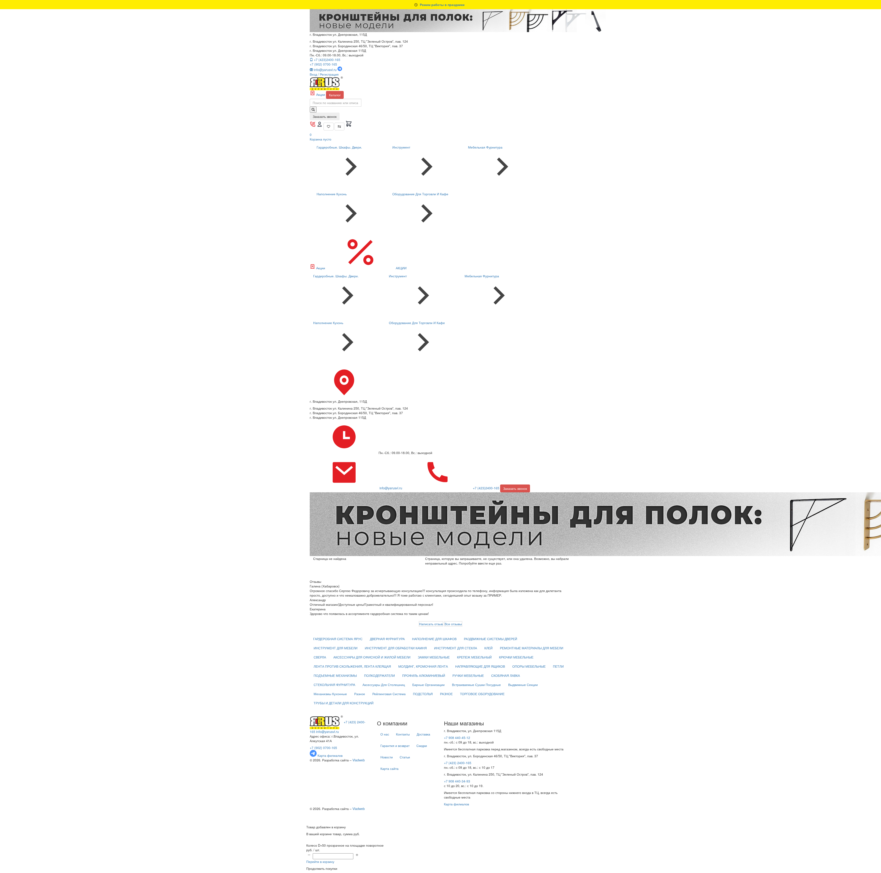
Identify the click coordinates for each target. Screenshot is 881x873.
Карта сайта (389, 768)
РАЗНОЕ (446, 693)
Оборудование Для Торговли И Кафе (420, 194)
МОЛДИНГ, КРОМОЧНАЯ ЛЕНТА (423, 666)
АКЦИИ (401, 268)
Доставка (423, 734)
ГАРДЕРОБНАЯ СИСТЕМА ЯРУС (337, 638)
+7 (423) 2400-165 (457, 762)
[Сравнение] (340, 126)
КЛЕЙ (488, 648)
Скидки (421, 745)
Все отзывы (453, 624)
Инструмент (401, 147)
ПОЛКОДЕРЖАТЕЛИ (379, 675)
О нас (384, 734)
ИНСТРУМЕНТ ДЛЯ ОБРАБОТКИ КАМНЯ (396, 648)
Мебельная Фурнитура (485, 147)
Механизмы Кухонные (330, 693)
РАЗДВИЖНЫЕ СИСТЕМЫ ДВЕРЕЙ (490, 638)
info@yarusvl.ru (327, 731)
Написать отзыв (431, 624)
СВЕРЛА (320, 657)
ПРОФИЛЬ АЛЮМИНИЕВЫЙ (423, 675)
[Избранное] (328, 126)
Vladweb (358, 760)
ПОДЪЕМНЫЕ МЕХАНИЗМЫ (335, 675)
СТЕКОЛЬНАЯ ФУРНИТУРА (334, 684)
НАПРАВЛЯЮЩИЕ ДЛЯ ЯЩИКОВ (480, 666)
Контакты (403, 734)
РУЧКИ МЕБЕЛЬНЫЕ (468, 675)
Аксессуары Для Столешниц (383, 684)
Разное (359, 693)
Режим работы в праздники (442, 4)
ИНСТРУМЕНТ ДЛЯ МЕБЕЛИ (335, 648)
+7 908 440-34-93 (457, 781)
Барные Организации (428, 684)
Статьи (405, 757)
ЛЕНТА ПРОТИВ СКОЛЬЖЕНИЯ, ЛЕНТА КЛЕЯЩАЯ (352, 666)
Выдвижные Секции (523, 684)
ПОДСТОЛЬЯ (423, 693)
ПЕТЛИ (558, 666)
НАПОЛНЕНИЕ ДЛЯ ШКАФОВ (434, 638)
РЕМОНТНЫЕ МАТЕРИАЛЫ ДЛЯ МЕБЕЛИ (531, 648)
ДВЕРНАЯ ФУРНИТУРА (387, 638)
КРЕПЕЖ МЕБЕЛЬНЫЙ (474, 657)
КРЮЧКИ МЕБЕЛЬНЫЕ (516, 657)
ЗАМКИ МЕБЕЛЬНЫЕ (434, 657)
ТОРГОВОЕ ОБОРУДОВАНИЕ (482, 693)
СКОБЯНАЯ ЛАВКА (505, 675)
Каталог (335, 95)
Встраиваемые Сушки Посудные (476, 684)
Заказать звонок (325, 116)
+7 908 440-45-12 (457, 737)
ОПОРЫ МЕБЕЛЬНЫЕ (529, 666)
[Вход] (320, 126)
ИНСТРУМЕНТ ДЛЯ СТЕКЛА (455, 648)
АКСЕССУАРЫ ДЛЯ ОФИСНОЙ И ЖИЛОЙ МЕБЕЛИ (371, 657)
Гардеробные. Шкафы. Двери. (339, 147)
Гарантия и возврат (395, 745)
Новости (386, 757)
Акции (320, 94)
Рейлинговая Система (389, 693)
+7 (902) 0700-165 (323, 64)
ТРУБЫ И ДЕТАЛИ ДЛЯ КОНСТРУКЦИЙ (344, 703)
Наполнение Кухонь (332, 194)
